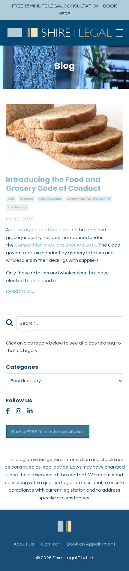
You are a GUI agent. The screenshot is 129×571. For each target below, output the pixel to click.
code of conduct (50, 198)
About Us (24, 544)
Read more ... (20, 291)
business (26, 198)
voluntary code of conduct (39, 229)
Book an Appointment (91, 544)
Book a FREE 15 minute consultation (47, 431)
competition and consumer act (88, 198)
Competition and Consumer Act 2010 (55, 245)
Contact (50, 544)
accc (11, 198)
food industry (17, 207)
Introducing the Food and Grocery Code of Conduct (53, 184)
